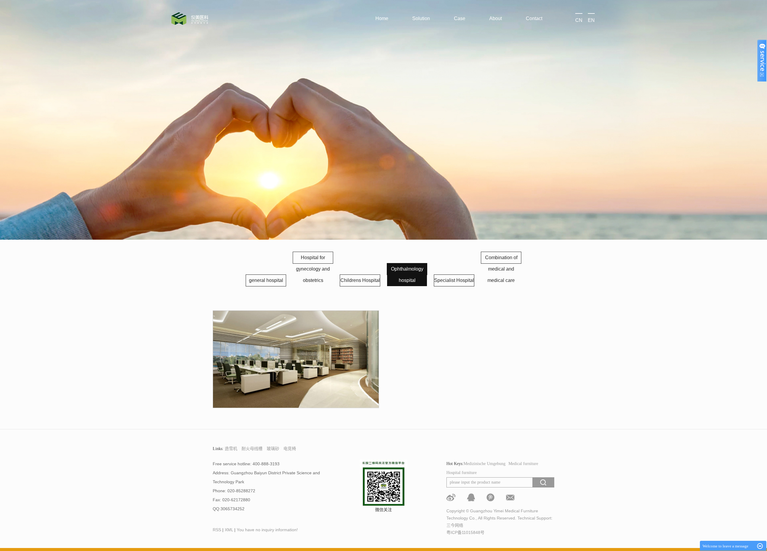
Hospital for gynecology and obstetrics (313, 269)
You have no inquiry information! (267, 529)
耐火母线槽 (251, 448)
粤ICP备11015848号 (465, 532)
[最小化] (760, 546)
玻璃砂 (273, 448)
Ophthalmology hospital (407, 274)
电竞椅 (289, 448)
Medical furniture (523, 463)
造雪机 (231, 448)
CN (578, 20)
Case (459, 18)
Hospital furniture (461, 472)
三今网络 (454, 525)
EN (591, 20)
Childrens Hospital (360, 280)
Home (381, 18)
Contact (534, 18)
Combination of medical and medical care (501, 269)
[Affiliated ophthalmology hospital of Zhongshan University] (296, 359)
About (495, 18)
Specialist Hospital (454, 280)
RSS (217, 529)
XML (229, 529)
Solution (421, 18)
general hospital (266, 280)
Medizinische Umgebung (484, 463)
